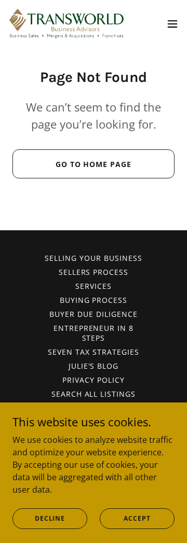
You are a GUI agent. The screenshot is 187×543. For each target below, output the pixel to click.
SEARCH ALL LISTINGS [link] (93, 394)
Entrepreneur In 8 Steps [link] (94, 333)
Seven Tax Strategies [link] (93, 352)
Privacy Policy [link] (93, 380)
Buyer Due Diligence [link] (93, 314)
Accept (137, 518)
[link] (66, 23)
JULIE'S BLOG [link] (94, 366)
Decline (50, 518)
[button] (172, 23)
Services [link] (93, 286)
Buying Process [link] (94, 300)
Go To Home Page (94, 164)
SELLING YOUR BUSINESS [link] (93, 258)
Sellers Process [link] (94, 272)
